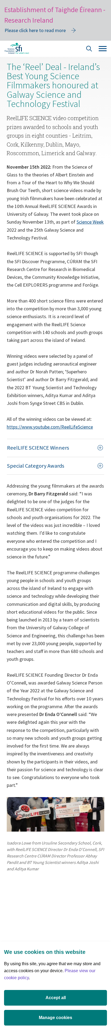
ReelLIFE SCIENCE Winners (38, 447)
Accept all (56, 997)
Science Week (90, 222)
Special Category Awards (35, 465)
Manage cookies (55, 1017)
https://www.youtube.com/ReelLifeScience (50, 427)
